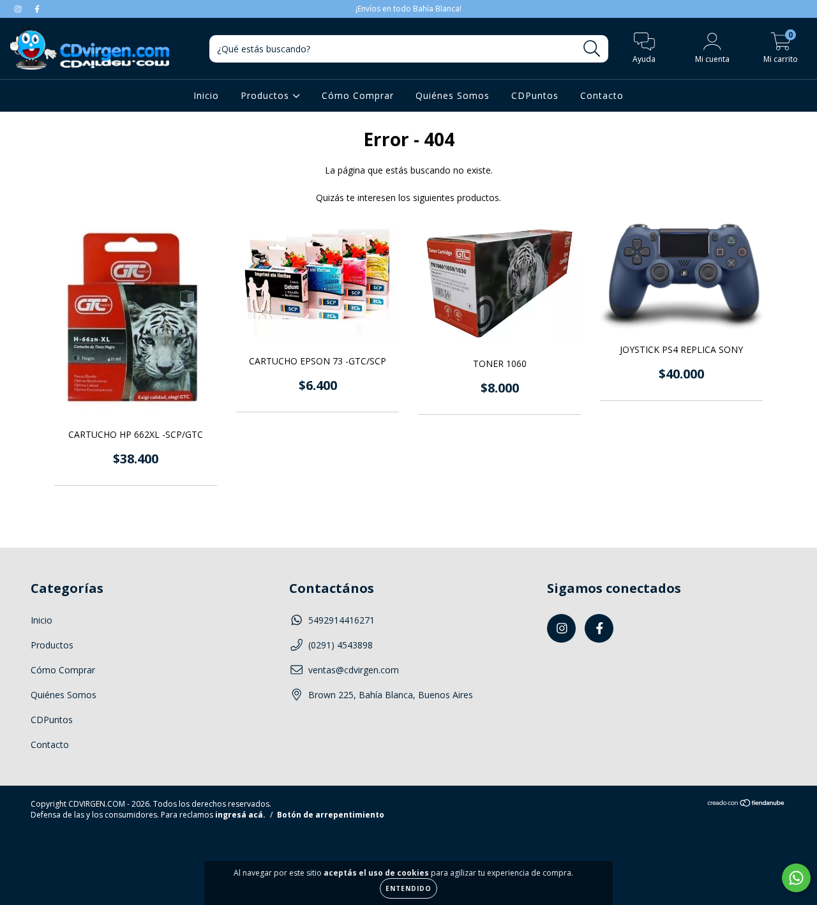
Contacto (602, 95)
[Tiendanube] (746, 804)
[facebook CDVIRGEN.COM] (37, 9)
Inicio (206, 95)
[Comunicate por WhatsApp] (796, 878)
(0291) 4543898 (340, 645)
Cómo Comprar (358, 95)
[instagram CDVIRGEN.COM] (19, 9)
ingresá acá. (240, 814)
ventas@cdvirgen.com (353, 670)
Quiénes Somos (453, 95)
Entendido (408, 888)
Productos (266, 95)
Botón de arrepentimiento (330, 814)
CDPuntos (534, 95)
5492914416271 (341, 620)
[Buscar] (592, 49)
